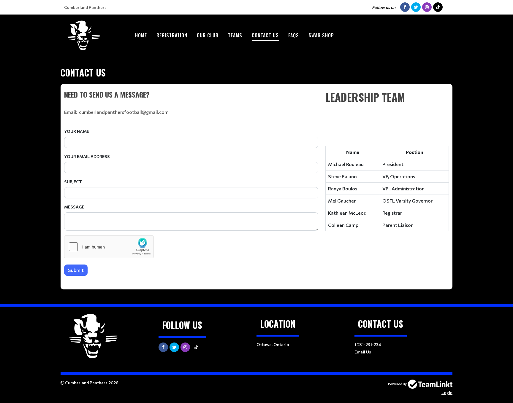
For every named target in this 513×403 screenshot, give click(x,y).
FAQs (293, 35)
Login (446, 392)
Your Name (76, 131)
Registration (171, 35)
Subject (73, 181)
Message (74, 206)
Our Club (207, 35)
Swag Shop (321, 35)
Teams (235, 35)
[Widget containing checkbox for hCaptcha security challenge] (109, 246)
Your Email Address (87, 156)
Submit (76, 270)
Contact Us (265, 35)
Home (141, 35)
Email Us (362, 351)
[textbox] (191, 94)
